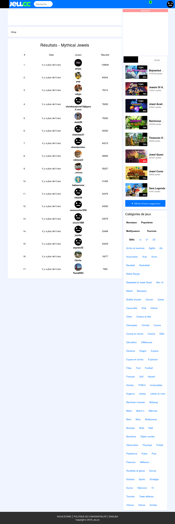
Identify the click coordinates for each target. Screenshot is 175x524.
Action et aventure (135, 248)
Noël (151, 427)
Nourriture (131, 436)
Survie (129, 487)
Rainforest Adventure (161, 121)
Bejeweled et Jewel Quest (139, 282)
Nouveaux (131, 222)
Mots (138, 419)
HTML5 (141, 385)
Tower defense (146, 496)
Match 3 (140, 410)
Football (149, 368)
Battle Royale (133, 273)
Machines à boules (135, 402)
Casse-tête (131, 308)
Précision (131, 462)
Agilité (152, 248)
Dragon (142, 350)
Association (132, 256)
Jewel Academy (158, 104)
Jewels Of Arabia (159, 87)
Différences (146, 342)
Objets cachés (147, 436)
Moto (128, 419)
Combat (145, 325)
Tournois (151, 231)
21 (147, 239)
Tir (152, 487)
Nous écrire (64, 516)
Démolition (131, 342)
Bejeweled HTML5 (159, 70)
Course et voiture (134, 333)
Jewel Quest (156, 154)
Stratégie (154, 479)
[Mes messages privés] (155, 4)
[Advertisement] (70, 17)
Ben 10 (159, 282)
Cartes (161, 299)
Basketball (144, 265)
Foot (138, 368)
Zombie (153, 505)
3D (154, 239)
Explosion (153, 359)
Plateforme (131, 453)
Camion (149, 299)
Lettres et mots (157, 393)
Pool (154, 453)
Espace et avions (135, 359)
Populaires (147, 222)
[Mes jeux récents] (134, 4)
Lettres (142, 393)
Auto (144, 256)
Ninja (141, 427)
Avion (154, 256)
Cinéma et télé (143, 316)
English (113, 516)
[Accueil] (21, 4)
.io (140, 239)
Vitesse (130, 505)
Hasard (151, 376)
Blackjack (142, 290)
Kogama (130, 393)
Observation (132, 445)
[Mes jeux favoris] (141, 4)
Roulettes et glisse (135, 470)
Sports (142, 479)
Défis (131, 239)
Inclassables (156, 385)
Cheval (154, 308)
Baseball (130, 265)
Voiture (141, 505)
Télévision (142, 487)
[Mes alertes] (161, 4)
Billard (129, 290)
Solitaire (130, 479)
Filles (129, 368)
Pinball (159, 445)
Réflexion (144, 462)
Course (157, 325)
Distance (130, 350)
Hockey (130, 385)
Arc (161, 248)
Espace (154, 350)
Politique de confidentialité (90, 516)
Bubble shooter (133, 299)
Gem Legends (157, 188)
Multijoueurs (133, 231)
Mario (129, 410)
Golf (141, 376)
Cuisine (151, 333)
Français (130, 376)
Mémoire (153, 410)
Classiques (131, 325)
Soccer (152, 470)
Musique (130, 427)
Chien (129, 316)
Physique (147, 445)
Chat (144, 308)
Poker (144, 453)
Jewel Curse (156, 171)
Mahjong (153, 402)
